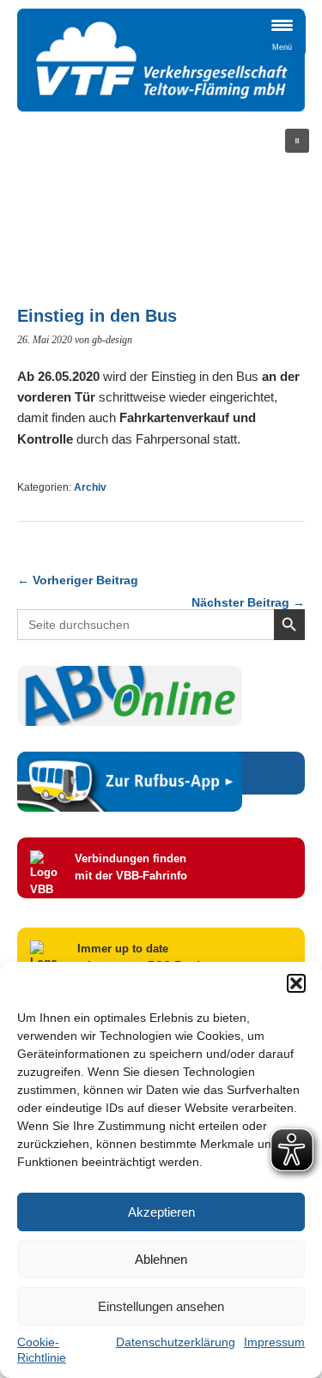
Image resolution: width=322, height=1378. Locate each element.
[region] (161, 201)
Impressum (274, 1342)
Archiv (90, 487)
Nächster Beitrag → (248, 602)
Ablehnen (161, 1259)
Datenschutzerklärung (175, 1342)
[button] (296, 983)
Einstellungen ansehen (161, 1306)
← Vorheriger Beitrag (77, 580)
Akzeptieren (161, 1212)
